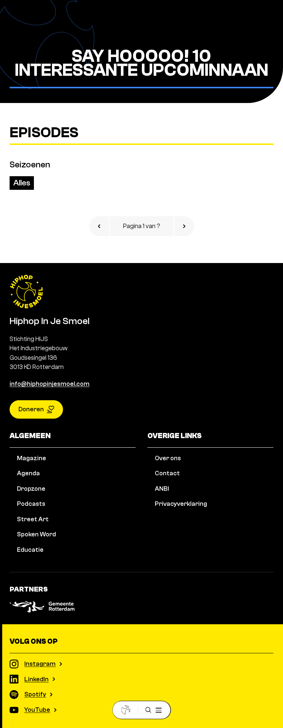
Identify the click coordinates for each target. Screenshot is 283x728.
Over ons (168, 458)
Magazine (31, 458)
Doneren (31, 409)
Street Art (33, 519)
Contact (167, 473)
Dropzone (31, 488)
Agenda (28, 473)
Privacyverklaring (181, 503)
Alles (21, 183)
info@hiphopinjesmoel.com (50, 383)
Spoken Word (36, 534)
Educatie (30, 549)
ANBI (162, 488)
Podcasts (31, 503)
